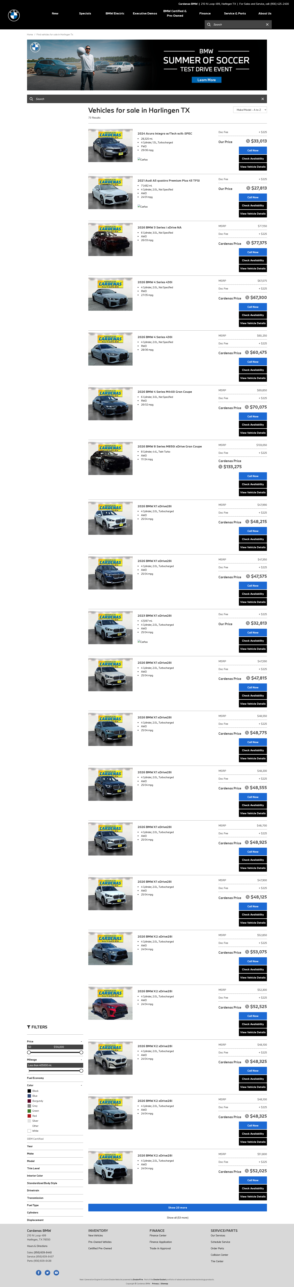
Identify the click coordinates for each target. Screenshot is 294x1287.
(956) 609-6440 (43, 1252)
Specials (85, 13)
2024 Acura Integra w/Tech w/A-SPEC (165, 133)
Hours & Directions (37, 1246)
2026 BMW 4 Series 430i (155, 282)
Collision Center (219, 1254)
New (55, 13)
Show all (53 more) (177, 1217)
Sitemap (164, 1283)
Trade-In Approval (160, 1248)
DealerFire (138, 1279)
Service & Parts (235, 13)
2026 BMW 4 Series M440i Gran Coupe (165, 392)
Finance (205, 13)
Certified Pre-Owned (100, 1248)
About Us (264, 13)
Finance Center (158, 1235)
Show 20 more (177, 1207)
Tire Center (217, 1261)
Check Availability (253, 158)
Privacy (155, 1283)
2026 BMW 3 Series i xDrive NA (160, 227)
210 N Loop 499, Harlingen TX (218, 3)
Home (30, 34)
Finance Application (161, 1242)
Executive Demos (145, 13)
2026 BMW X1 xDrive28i (155, 506)
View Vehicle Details (253, 166)
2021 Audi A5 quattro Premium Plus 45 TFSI (169, 180)
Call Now (252, 150)
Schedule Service (220, 1242)
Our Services (218, 1235)
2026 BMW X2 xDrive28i (155, 936)
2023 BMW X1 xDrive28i (155, 616)
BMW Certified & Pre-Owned (175, 13)
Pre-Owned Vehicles (100, 1242)
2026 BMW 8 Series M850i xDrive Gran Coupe (170, 446)
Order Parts (217, 1248)
